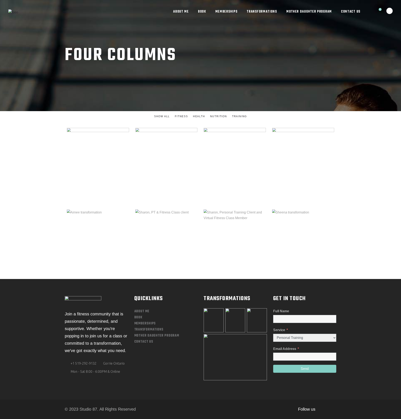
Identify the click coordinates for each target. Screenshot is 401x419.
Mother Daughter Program (156, 335)
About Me (141, 311)
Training (105, 153)
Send (305, 368)
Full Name (281, 311)
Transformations (149, 329)
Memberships (145, 323)
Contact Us (143, 341)
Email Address (284, 349)
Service (279, 330)
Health (235, 152)
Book (138, 317)
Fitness (151, 240)
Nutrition (90, 153)
